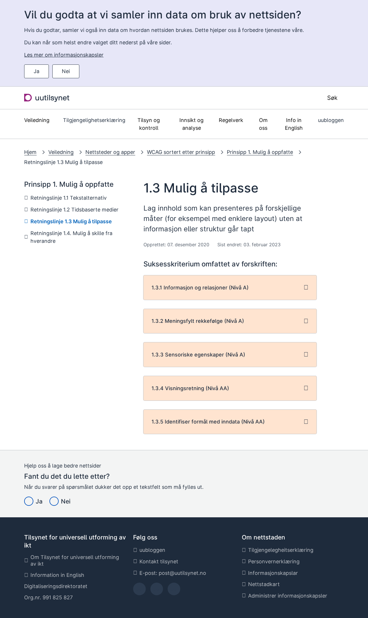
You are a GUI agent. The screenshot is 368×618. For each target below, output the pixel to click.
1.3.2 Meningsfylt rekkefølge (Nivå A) (198, 321)
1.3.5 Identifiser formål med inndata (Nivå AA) (208, 422)
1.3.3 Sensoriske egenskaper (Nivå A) (198, 355)
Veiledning (61, 152)
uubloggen (331, 120)
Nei (66, 71)
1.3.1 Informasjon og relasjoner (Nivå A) (200, 288)
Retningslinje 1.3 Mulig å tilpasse (63, 162)
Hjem (30, 152)
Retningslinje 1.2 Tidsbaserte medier (74, 210)
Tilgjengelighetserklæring (94, 120)
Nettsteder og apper (110, 152)
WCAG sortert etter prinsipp (181, 152)
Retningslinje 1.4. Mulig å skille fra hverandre (71, 237)
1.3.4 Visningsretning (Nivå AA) (190, 388)
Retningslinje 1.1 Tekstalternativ (68, 198)
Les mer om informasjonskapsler (63, 55)
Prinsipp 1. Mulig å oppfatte (260, 152)
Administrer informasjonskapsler (287, 596)
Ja (36, 71)
